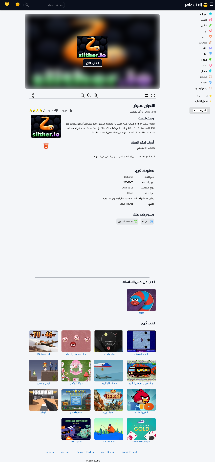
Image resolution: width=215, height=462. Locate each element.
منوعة (204, 82)
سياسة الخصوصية (85, 452)
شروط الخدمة (107, 452)
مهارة (204, 59)
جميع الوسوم (201, 88)
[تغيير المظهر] (17, 4)
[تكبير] (96, 95)
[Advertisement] (92, 252)
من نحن (50, 452)
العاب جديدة (202, 96)
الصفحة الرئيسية (129, 452)
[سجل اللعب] (7, 4)
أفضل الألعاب (201, 101)
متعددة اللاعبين (125, 221)
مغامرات (203, 42)
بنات (205, 65)
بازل (205, 54)
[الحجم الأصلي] (89, 95)
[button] (92, 51)
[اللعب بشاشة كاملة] (153, 95)
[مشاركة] (32, 95)
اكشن (204, 25)
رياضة (204, 37)
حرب (205, 31)
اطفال (204, 71)
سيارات (203, 14)
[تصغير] (83, 95)
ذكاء (205, 48)
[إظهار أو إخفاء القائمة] (146, 98)
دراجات (204, 19)
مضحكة (203, 77)
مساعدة (65, 452)
